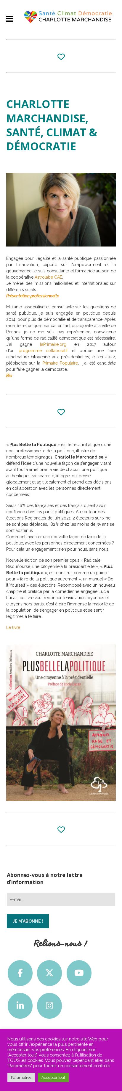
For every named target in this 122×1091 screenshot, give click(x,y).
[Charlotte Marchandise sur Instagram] (49, 1006)
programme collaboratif (45, 350)
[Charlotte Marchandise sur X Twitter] (49, 973)
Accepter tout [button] (53, 1077)
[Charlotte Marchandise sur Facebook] (20, 973)
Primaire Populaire (60, 363)
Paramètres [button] (21, 1077)
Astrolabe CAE (48, 277)
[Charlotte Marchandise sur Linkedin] (20, 1006)
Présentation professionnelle (32, 295)
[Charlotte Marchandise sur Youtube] (79, 973)
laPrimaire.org (53, 344)
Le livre (13, 627)
